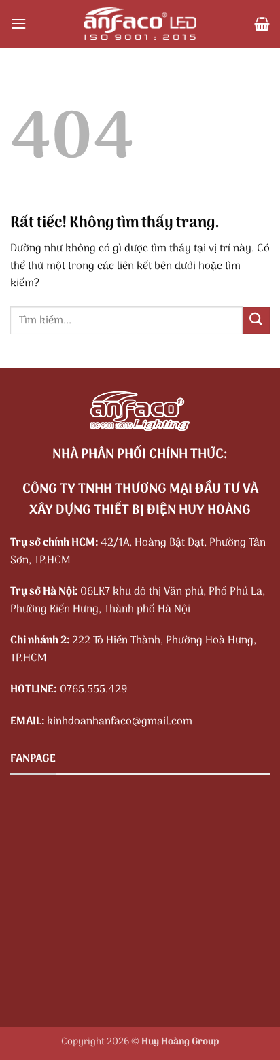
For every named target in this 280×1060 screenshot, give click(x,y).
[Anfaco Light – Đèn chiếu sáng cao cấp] (140, 23)
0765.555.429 (93, 690)
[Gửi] (256, 320)
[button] (18, 23)
